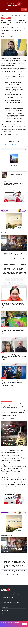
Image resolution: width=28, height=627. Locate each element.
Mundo (7, 15)
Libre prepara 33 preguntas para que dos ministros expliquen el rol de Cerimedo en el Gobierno (13, 255)
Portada (2, 15)
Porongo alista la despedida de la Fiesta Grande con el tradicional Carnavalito (12, 246)
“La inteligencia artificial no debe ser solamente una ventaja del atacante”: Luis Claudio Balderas (14, 273)
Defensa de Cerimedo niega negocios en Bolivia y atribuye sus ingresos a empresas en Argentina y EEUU (14, 264)
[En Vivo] (24, 9)
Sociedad (7, 398)
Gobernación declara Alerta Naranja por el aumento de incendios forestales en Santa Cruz (14, 259)
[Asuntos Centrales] (14, 4)
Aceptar (24, 623)
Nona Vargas (14, 165)
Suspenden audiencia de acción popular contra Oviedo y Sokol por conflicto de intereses (14, 269)
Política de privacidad (9, 623)
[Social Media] (14, 607)
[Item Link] (14, 293)
